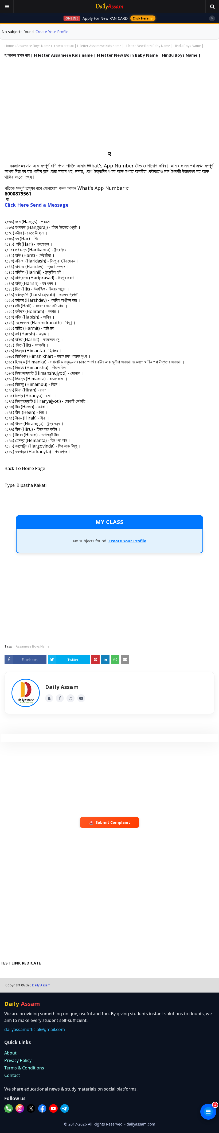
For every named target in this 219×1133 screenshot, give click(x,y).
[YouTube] (81, 698)
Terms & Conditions (24, 1068)
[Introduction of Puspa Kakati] (25, 693)
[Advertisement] (109, 107)
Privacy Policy (18, 1060)
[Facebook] (60, 698)
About (10, 1053)
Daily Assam (41, 985)
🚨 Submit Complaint (109, 822)
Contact (12, 1075)
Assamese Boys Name (33, 46)
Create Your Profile (52, 31)
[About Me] (49, 698)
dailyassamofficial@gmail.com (34, 1029)
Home (9, 46)
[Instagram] (71, 698)
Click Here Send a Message (37, 205)
